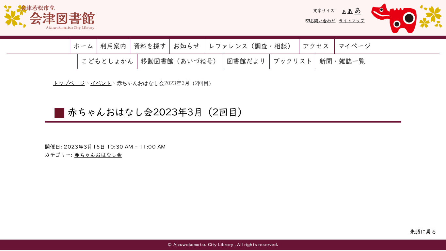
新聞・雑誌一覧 (342, 61)
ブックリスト (292, 61)
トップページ (69, 83)
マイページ (354, 46)
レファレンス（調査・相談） (251, 46)
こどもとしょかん (107, 61)
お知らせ (186, 46)
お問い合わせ (323, 21)
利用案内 (113, 46)
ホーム (83, 46)
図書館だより (246, 61)
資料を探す (150, 46)
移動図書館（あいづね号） (180, 61)
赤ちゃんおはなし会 (98, 155)
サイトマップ (352, 21)
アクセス (316, 46)
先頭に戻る (423, 231)
